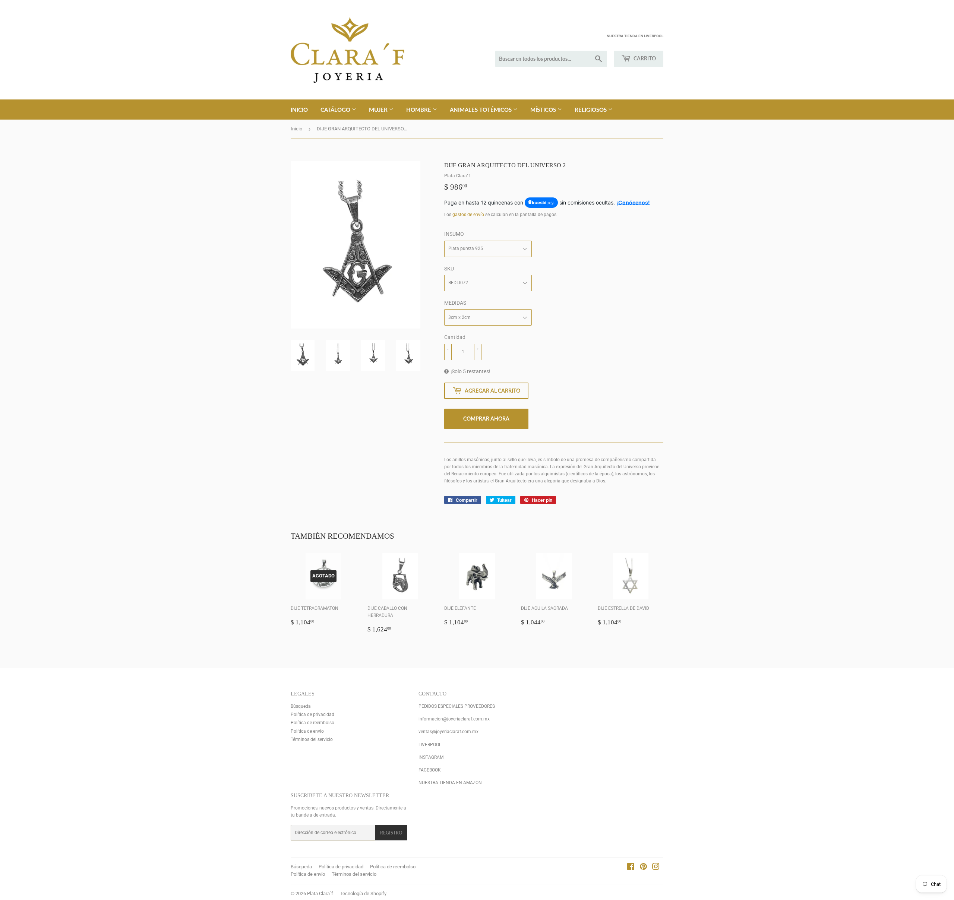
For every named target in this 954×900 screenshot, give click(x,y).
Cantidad (454, 337)
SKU (449, 269)
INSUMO (454, 234)
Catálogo (336, 109)
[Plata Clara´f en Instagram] (656, 868)
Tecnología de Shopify (363, 893)
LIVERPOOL (429, 744)
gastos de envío (468, 214)
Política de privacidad (312, 714)
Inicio (299, 109)
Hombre (419, 109)
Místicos (543, 109)
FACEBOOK (429, 770)
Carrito (644, 58)
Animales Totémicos (481, 109)
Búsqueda (301, 706)
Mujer (379, 109)
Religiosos (591, 109)
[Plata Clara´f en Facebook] (631, 868)
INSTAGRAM (430, 757)
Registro (391, 833)
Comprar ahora (486, 418)
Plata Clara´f (320, 893)
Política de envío (307, 731)
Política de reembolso (312, 722)
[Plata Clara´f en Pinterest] (643, 868)
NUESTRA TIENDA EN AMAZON (450, 782)
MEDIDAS (455, 303)
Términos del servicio (312, 739)
